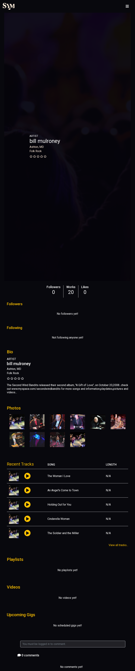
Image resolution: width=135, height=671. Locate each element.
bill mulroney (45, 141)
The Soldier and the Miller (63, 533)
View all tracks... (118, 545)
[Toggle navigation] (127, 6)
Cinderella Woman (58, 519)
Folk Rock (36, 151)
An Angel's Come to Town (63, 490)
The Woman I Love (58, 476)
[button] (27, 476)
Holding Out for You (59, 504)
